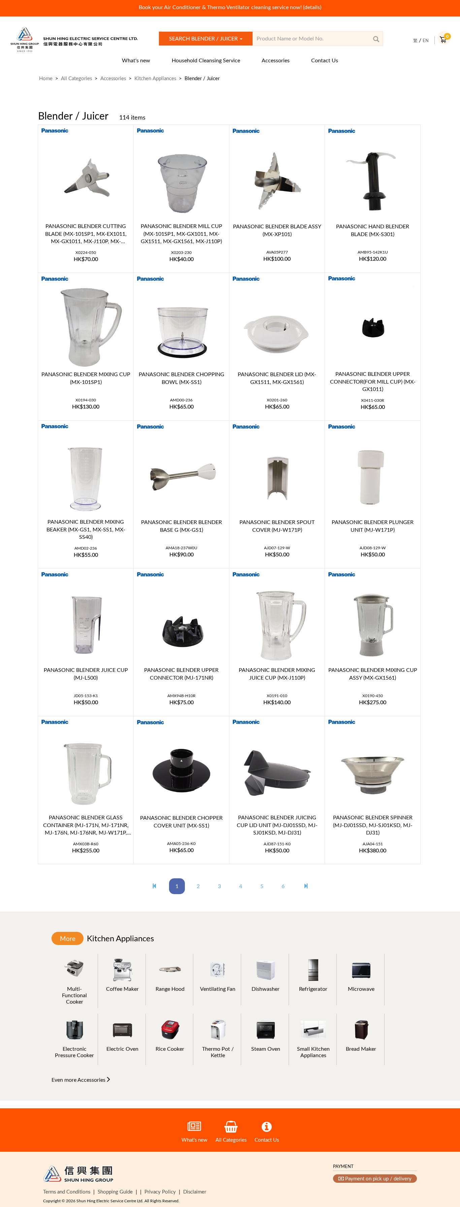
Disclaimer (194, 1191)
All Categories (76, 78)
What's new (136, 60)
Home (46, 78)
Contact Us (324, 60)
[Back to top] (444, 1167)
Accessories (276, 60)
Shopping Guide (115, 1191)
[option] (230, 7)
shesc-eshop (74, 39)
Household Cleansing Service (206, 60)
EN (426, 40)
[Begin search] (376, 39)
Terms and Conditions (66, 1191)
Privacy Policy (160, 1191)
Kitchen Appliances (155, 78)
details (312, 7)
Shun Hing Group (78, 1175)
